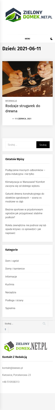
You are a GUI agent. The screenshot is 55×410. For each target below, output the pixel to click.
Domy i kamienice (15, 268)
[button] (51, 39)
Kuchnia (9, 284)
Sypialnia (10, 308)
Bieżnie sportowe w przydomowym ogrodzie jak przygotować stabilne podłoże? (24, 213)
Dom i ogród (12, 260)
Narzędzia (10, 292)
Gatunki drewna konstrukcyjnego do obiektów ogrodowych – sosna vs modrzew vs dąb (24, 197)
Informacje (11, 101)
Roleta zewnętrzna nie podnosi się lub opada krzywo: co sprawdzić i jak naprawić (25, 229)
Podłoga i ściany (14, 300)
